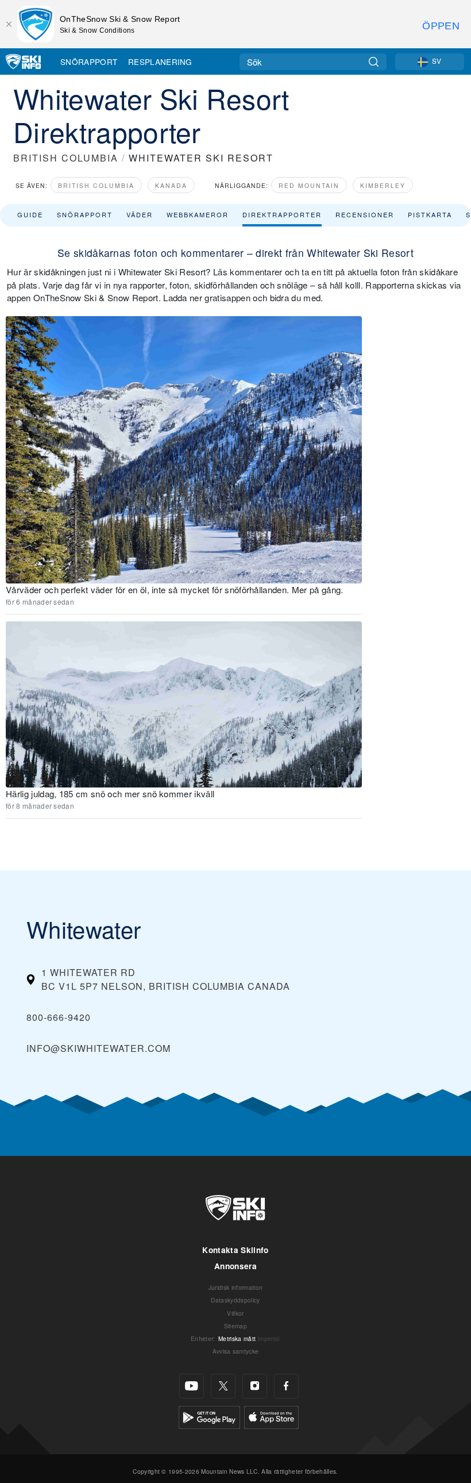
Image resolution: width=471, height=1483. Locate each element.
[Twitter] (223, 1386)
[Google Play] (209, 1416)
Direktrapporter (282, 214)
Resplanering (160, 61)
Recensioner (364, 214)
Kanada (171, 185)
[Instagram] (254, 1386)
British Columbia (96, 185)
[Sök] (374, 61)
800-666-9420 (58, 1017)
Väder (139, 214)
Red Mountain (309, 185)
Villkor (235, 1313)
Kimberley (383, 185)
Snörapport (88, 61)
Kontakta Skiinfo (235, 1249)
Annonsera (235, 1266)
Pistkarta (430, 214)
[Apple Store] (271, 1416)
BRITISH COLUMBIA (65, 157)
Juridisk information (235, 1287)
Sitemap (235, 1325)
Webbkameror (198, 214)
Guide (30, 214)
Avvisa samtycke (236, 1351)
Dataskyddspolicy (235, 1300)
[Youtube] (191, 1386)
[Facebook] (286, 1386)
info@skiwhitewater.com (98, 1048)
